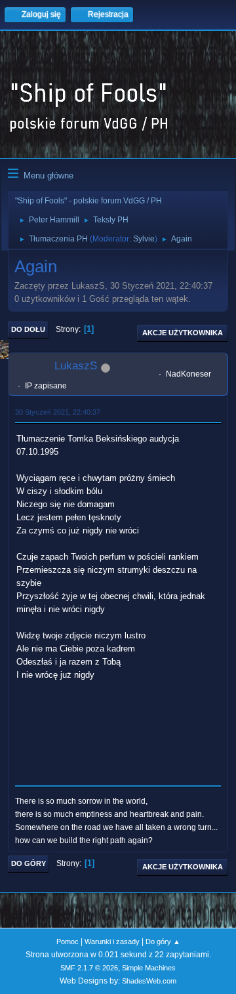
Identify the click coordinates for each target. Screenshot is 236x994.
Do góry (28, 863)
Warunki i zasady (112, 941)
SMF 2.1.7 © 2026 (89, 968)
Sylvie (144, 238)
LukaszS (75, 366)
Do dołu (28, 329)
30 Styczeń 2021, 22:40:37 (57, 412)
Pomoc (67, 941)
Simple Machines (149, 968)
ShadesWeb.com (149, 981)
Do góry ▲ (163, 941)
